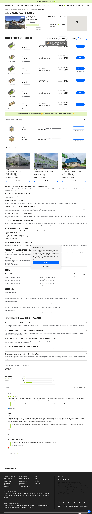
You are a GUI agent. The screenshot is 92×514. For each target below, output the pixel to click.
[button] (46, 121)
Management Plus (8, 478)
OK (30, 495)
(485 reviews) (69, 169)
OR (33, 495)
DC (20, 493)
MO (9, 495)
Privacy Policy (38, 483)
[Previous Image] (6, 22)
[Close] (65, 42)
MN (5, 495)
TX (44, 495)
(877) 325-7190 (79, 276)
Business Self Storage (24, 478)
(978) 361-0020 (38, 29)
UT (46, 495)
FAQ (36, 478)
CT (16, 493)
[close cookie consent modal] (59, 247)
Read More (13, 453)
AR (7, 493)
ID (29, 493)
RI (37, 495)
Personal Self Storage (24, 480)
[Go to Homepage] (9, 5)
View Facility (78, 127)
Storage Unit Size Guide (24, 486)
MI (48, 493)
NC (26, 495)
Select (80, 46)
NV (14, 495)
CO (13, 493)
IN (32, 493)
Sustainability (7, 486)
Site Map (37, 481)
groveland (33, 9)
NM (21, 495)
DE (18, 493)
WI (7, 497)
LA (39, 493)
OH (28, 495)
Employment (7, 483)
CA (11, 493)
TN (41, 495)
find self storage (14, 9)
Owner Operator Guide (24, 484)
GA (25, 493)
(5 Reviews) (32, 21)
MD (44, 493)
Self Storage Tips (23, 481)
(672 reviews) (41, 169)
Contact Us (6, 484)
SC (39, 495)
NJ (19, 495)
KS (34, 493)
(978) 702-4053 (15, 264)
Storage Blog (22, 483)
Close (46, 262)
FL (22, 493)
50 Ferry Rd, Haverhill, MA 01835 (53, 128)
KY (37, 493)
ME (41, 493)
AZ (9, 493)
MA (46, 493)
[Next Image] (24, 22)
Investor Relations (8, 481)
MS (7, 495)
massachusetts (24, 9)
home (6, 9)
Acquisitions (6, 480)
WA (5, 497)
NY (23, 495)
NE (12, 495)
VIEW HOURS (63, 16)
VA (48, 495)
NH (16, 495)
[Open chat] (89, 511)
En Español (37, 480)
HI (27, 493)
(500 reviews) (13, 169)
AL (4, 493)
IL (30, 493)
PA (35, 495)
